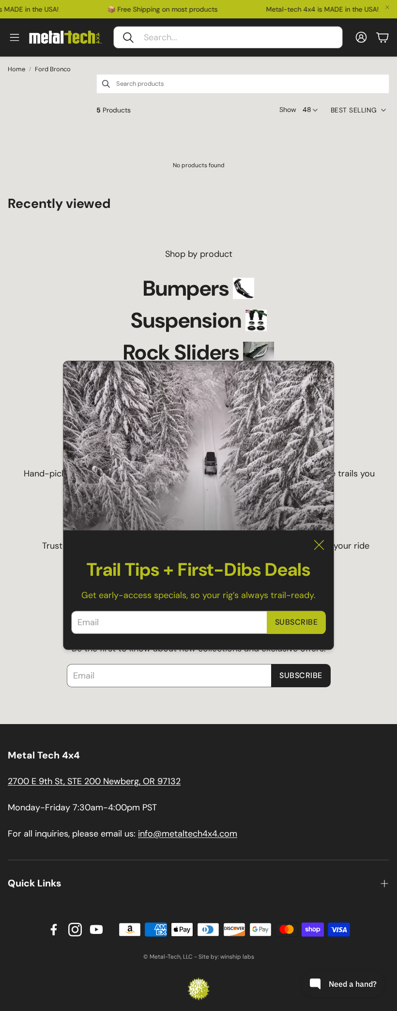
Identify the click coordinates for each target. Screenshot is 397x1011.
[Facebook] (54, 929)
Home (16, 69)
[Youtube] (96, 929)
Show (287, 109)
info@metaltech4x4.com (187, 833)
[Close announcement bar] (387, 7)
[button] (228, 37)
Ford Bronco (53, 69)
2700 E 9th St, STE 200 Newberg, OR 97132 (94, 781)
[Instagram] (75, 929)
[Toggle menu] (14, 37)
